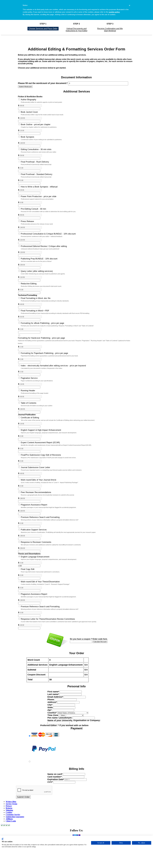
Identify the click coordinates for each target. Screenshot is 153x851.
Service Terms (11, 804)
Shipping (9, 810)
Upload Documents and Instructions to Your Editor (76, 30)
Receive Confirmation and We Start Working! (110, 30)
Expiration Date (55, 779)
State (50, 707)
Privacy (9, 806)
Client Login (11, 821)
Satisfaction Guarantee (15, 817)
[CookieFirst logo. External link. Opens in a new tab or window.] (3, 839)
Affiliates (9, 819)
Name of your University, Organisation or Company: (73, 720)
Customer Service (13, 815)
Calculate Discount (100, 642)
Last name (53, 694)
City (49, 705)
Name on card (55, 774)
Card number (54, 777)
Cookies (9, 812)
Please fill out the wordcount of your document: (43, 83)
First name (53, 691)
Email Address (55, 697)
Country (52, 713)
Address (52, 702)
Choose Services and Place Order (43, 29)
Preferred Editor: (64, 725)
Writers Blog (11, 802)
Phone (50, 699)
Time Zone (52, 715)
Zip (49, 710)
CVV (50, 782)
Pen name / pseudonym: (59, 718)
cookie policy (114, 12)
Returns (9, 808)
